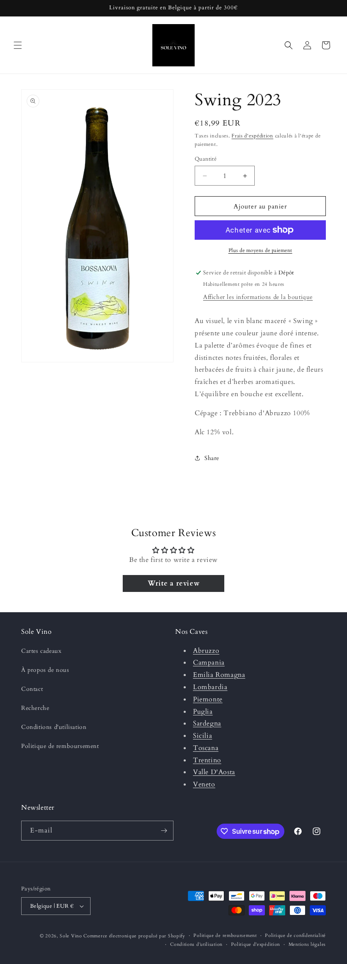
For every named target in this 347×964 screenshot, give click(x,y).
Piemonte (208, 699)
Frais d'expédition (252, 135)
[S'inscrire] (163, 831)
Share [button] (211, 458)
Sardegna (207, 723)
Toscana (205, 748)
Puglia (203, 711)
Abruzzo (206, 650)
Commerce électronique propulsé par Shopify (134, 936)
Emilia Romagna (219, 674)
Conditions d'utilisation (53, 727)
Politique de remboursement (60, 746)
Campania (209, 662)
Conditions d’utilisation (196, 944)
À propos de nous (45, 670)
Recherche (35, 708)
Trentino (207, 760)
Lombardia (210, 687)
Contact (32, 689)
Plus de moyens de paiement (260, 250)
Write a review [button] (173, 583)
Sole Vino (71, 936)
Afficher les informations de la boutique (258, 297)
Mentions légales (307, 944)
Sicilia (202, 735)
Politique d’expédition (255, 944)
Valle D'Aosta (214, 772)
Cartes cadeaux (41, 651)
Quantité (206, 159)
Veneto (204, 784)
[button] (17, 45)
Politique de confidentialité (295, 935)
